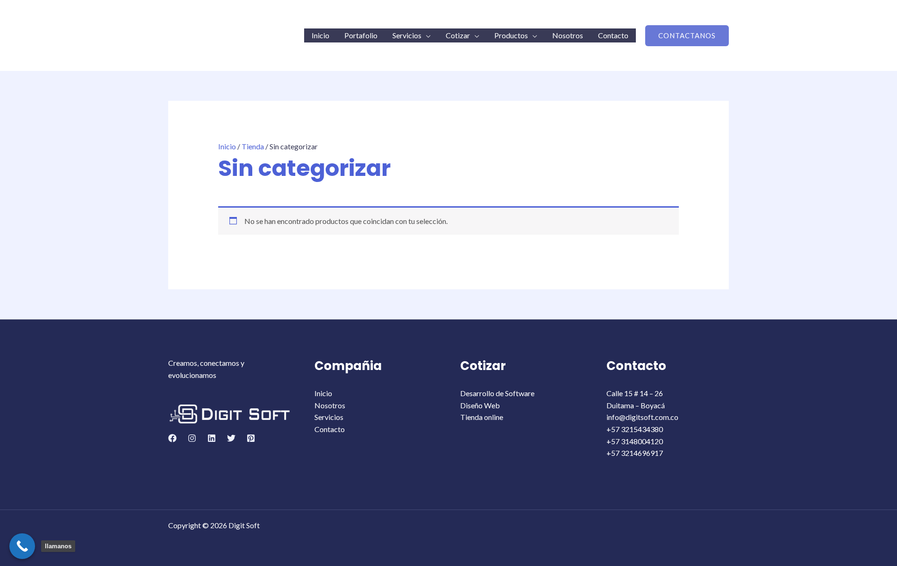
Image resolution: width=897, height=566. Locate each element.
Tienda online (481, 416)
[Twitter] (231, 438)
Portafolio (360, 35)
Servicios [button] (406, 35)
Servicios (328, 416)
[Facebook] (172, 438)
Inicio (320, 35)
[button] (687, 35)
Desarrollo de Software (497, 393)
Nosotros (567, 35)
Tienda (253, 146)
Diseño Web (480, 405)
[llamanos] (22, 546)
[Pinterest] (251, 438)
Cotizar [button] (458, 35)
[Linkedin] (211, 438)
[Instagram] (192, 438)
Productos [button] (511, 35)
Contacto (613, 35)
